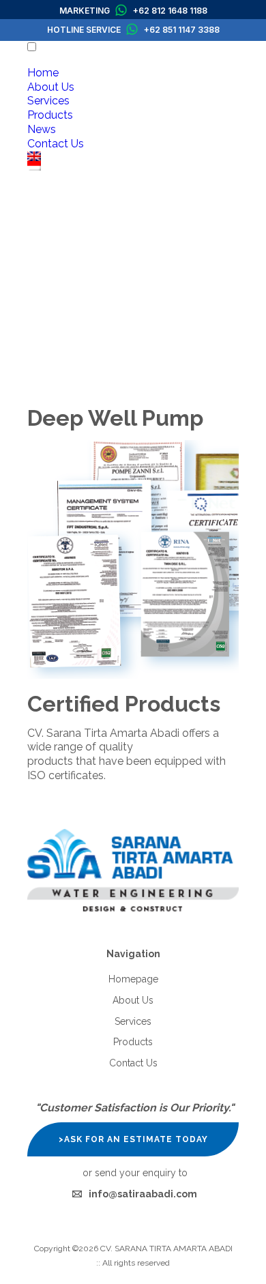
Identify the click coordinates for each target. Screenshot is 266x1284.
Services (48, 100)
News (41, 129)
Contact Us (55, 143)
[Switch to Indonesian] (133, 166)
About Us (50, 87)
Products (50, 114)
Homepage (133, 979)
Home (43, 72)
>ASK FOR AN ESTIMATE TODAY (133, 1139)
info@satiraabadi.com (143, 1193)
